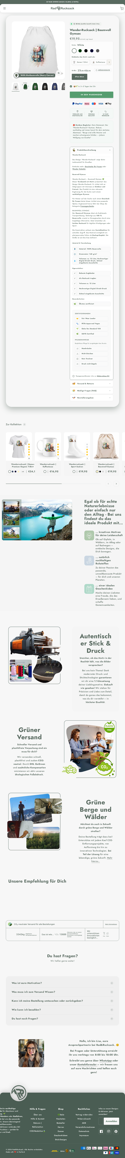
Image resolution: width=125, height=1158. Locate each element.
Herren (61, 1127)
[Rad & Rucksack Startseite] (62, 8)
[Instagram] (108, 1131)
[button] (35, 75)
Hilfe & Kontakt (37, 1119)
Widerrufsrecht (84, 1119)
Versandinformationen (85, 1127)
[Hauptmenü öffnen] (4, 8)
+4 (23, 472)
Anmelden (111, 1121)
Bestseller (61, 1123)
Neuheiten (60, 1119)
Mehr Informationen (111, 924)
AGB (84, 1123)
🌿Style (60, 1114)
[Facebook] (101, 1131)
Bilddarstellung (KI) (103, 376)
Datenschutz (84, 1131)
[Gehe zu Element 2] (25, 86)
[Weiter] (109, 62)
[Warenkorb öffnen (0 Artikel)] (121, 8)
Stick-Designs (61, 1139)
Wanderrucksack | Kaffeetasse (48, 465)
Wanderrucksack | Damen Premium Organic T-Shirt (22, 465)
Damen (61, 1131)
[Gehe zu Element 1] (16, 86)
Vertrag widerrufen (84, 1114)
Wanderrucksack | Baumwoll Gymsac (106, 465)
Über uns (38, 1114)
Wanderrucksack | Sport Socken (77, 465)
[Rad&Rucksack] (19, 1092)
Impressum (84, 1135)
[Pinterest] (116, 1131)
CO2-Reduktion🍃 (37, 1131)
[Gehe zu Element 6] (64, 86)
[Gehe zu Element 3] (35, 86)
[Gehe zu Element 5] (55, 86)
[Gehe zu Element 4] (45, 86)
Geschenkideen (61, 1135)
